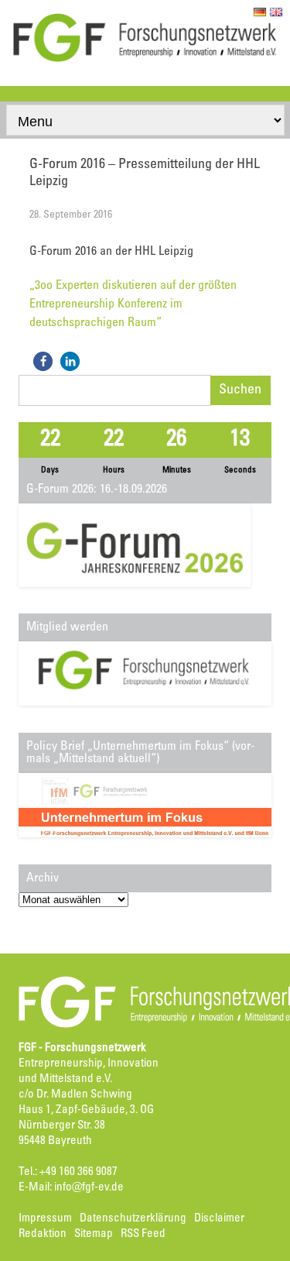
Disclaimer (219, 1219)
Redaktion (43, 1234)
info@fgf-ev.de (89, 1188)
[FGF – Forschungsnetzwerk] (145, 59)
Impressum (45, 1219)
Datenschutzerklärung (133, 1219)
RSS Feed (143, 1234)
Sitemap (93, 1234)
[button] (43, 361)
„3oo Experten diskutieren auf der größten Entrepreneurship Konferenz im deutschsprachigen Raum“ (133, 304)
